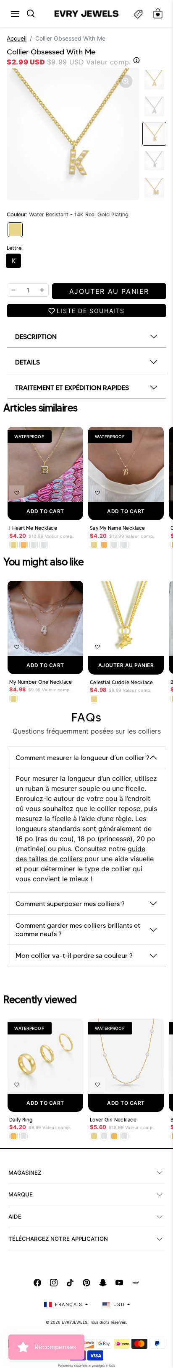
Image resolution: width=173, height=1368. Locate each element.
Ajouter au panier (126, 665)
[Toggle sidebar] (138, 13)
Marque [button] (20, 1194)
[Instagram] (54, 1283)
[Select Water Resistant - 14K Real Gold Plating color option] (13, 545)
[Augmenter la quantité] (42, 290)
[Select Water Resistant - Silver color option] (33, 545)
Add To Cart (45, 511)
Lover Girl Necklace (113, 1120)
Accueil (16, 38)
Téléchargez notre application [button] (58, 1238)
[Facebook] (37, 1283)
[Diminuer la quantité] (13, 290)
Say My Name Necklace (117, 528)
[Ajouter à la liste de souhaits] (16, 492)
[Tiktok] (70, 1283)
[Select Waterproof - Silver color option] (43, 545)
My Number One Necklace (40, 682)
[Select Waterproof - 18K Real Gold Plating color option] (23, 545)
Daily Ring (21, 1120)
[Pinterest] (86, 1283)
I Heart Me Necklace (33, 528)
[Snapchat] (103, 1283)
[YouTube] (119, 1283)
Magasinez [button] (24, 1172)
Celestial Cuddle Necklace (121, 682)
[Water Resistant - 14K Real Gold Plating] (15, 229)
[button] (15, 14)
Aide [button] (14, 1216)
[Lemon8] (135, 1283)
